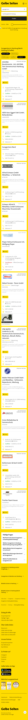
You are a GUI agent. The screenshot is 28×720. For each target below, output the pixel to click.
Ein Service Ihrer (7, 713)
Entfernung (5, 57)
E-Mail (5, 82)
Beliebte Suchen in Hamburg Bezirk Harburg (10, 591)
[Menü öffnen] (26, 3)
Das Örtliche (4, 647)
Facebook (3, 657)
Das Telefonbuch (5, 645)
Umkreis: (5, 24)
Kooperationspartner (7, 642)
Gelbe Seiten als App (6, 630)
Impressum (4, 697)
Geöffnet (13, 57)
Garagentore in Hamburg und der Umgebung (10, 568)
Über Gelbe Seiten (7, 625)
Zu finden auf (5, 652)
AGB (19, 700)
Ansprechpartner (5, 616)
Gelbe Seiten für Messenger (8, 632)
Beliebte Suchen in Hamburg (8, 583)
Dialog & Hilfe (6, 613)
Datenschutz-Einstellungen (8, 700)
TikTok (3, 661)
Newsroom (4, 628)
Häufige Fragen (5, 618)
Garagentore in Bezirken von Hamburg (11, 576)
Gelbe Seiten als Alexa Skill (8, 634)
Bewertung (14, 53)
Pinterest (3, 659)
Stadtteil (20, 57)
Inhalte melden (5, 702)
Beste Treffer (5, 53)
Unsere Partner (6, 639)
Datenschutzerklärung (15, 697)
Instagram (4, 655)
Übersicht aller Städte (7, 620)
